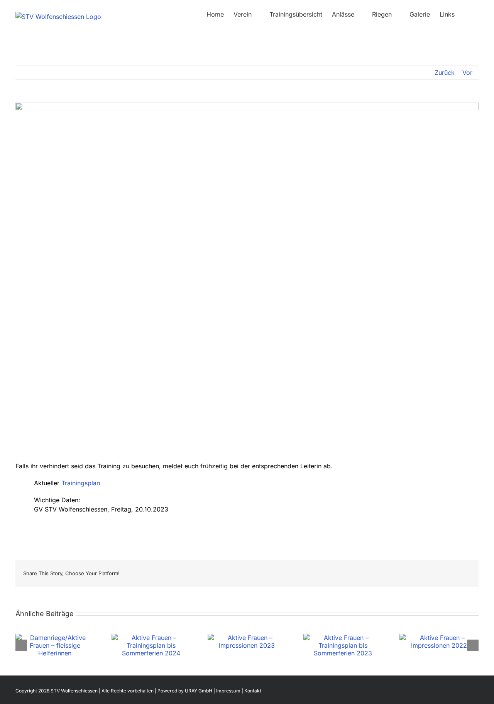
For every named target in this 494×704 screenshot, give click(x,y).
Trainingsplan (80, 483)
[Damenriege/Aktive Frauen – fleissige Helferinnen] (55, 638)
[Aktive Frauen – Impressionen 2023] (247, 638)
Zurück (445, 72)
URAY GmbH (198, 691)
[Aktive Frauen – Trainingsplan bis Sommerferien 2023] (342, 638)
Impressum (228, 691)
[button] (466, 14)
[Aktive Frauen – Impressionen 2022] (439, 638)
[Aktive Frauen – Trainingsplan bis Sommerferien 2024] (151, 638)
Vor (467, 72)
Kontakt (252, 691)
